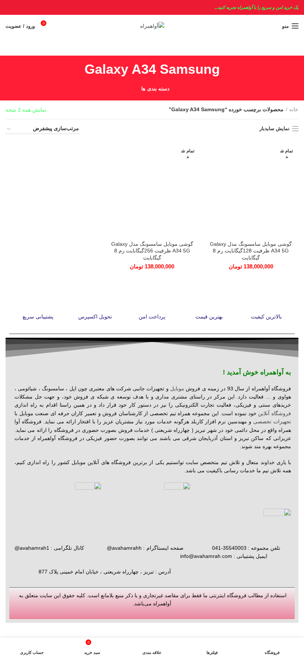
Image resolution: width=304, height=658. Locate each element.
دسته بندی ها (155, 89)
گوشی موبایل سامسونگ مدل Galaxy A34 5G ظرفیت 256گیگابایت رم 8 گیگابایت (152, 250)
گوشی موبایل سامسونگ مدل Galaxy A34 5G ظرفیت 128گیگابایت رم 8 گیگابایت (251, 250)
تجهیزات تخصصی (272, 421)
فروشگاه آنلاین (274, 413)
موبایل (177, 388)
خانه (293, 109)
